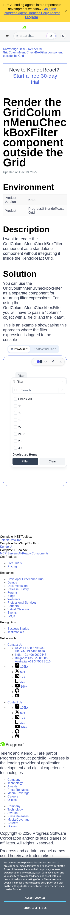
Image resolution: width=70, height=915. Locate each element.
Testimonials (15, 632)
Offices (12, 799)
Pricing (12, 566)
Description (26, 229)
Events (12, 612)
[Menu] (7, 36)
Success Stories (18, 628)
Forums (12, 592)
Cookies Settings (35, 908)
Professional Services (21, 602)
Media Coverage (18, 793)
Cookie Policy (11, 882)
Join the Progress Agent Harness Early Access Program (32, 13)
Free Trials (14, 563)
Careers (12, 796)
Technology (15, 783)
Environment (28, 187)
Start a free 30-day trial (35, 79)
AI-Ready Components (33, 553)
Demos (12, 582)
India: (30, 654)
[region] (35, 886)
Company (13, 779)
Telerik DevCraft (10, 540)
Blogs (11, 595)
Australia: (33, 661)
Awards (12, 786)
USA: (30, 648)
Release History (18, 589)
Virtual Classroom (19, 609)
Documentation (17, 585)
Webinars (13, 599)
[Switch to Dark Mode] (54, 362)
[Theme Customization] (61, 362)
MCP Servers (9, 553)
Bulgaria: (32, 658)
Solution (19, 274)
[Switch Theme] (63, 36)
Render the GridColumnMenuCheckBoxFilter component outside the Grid (33, 52)
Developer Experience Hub (25, 579)
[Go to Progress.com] (12, 746)
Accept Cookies (35, 897)
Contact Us (14, 644)
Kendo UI (6, 546)
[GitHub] (17, 691)
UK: (30, 651)
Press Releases (18, 789)
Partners (13, 606)
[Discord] (17, 696)
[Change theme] (40, 362)
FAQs (11, 616)
